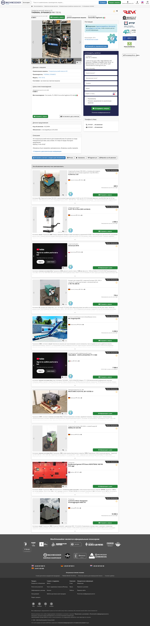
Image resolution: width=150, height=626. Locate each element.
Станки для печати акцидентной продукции (48, 575)
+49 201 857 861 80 (98, 566)
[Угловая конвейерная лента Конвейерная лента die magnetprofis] (49, 329)
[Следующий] (80, 42)
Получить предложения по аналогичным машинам (99, 102)
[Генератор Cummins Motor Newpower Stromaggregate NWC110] (49, 511)
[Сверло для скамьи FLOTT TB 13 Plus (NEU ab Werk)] (49, 220)
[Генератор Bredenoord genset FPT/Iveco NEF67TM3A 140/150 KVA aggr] (49, 475)
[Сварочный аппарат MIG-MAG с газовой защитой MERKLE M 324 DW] (49, 438)
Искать (103, 2)
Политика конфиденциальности (101, 112)
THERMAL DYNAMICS (50, 74)
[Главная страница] (31, 6)
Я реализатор (92, 99)
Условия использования (79, 622)
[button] (147, 2)
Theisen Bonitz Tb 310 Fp (69, 575)
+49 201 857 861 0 (69, 566)
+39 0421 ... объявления (95, 124)
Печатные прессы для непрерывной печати (90, 575)
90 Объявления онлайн (91, 39)
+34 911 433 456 (39, 568)
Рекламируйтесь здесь (131, 55)
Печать (70, 158)
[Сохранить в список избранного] (114, 11)
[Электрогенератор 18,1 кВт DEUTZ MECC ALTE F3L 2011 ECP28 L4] (49, 402)
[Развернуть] (75, 203)
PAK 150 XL (42, 77)
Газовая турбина (109, 575)
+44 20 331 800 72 (40, 566)
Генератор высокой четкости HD (58, 71)
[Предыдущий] (33, 42)
